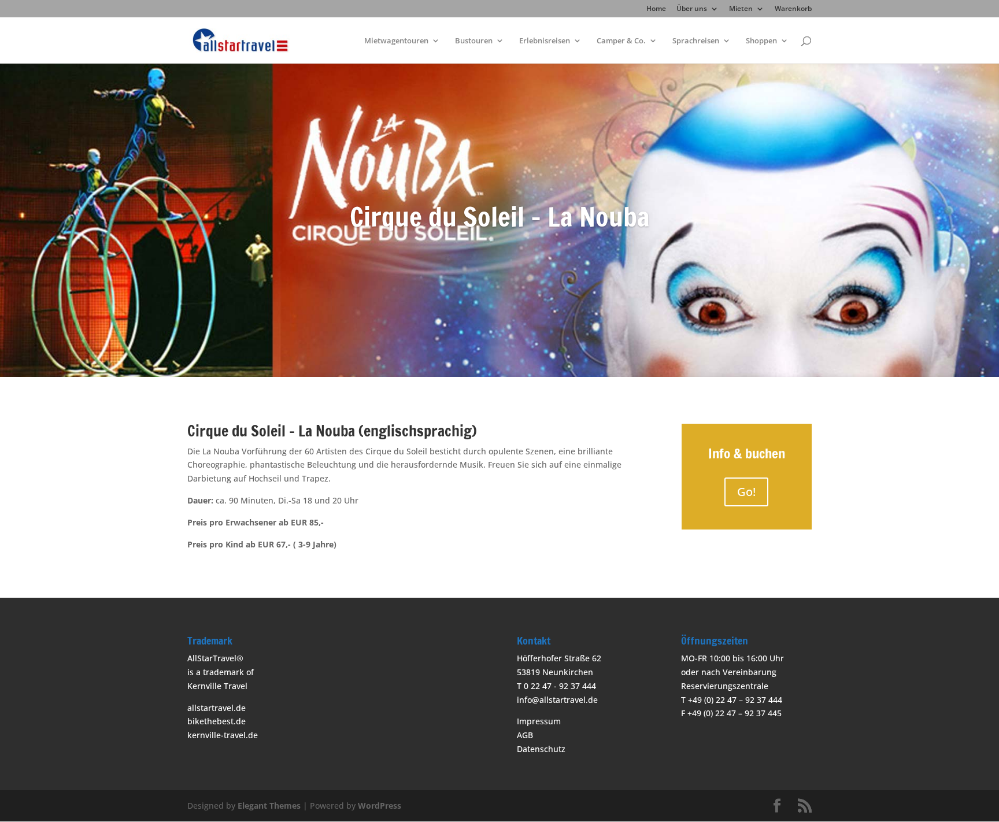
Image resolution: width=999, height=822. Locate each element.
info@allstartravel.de (557, 699)
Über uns (691, 9)
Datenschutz (541, 748)
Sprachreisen (695, 41)
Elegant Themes (269, 805)
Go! (746, 491)
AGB (525, 735)
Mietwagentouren (396, 41)
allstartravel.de (216, 707)
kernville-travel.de (222, 735)
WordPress (379, 805)
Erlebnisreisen (544, 41)
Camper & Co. (621, 41)
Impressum (539, 721)
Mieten (741, 9)
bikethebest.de (216, 721)
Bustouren (474, 41)
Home (656, 9)
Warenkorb (793, 9)
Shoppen (761, 41)
